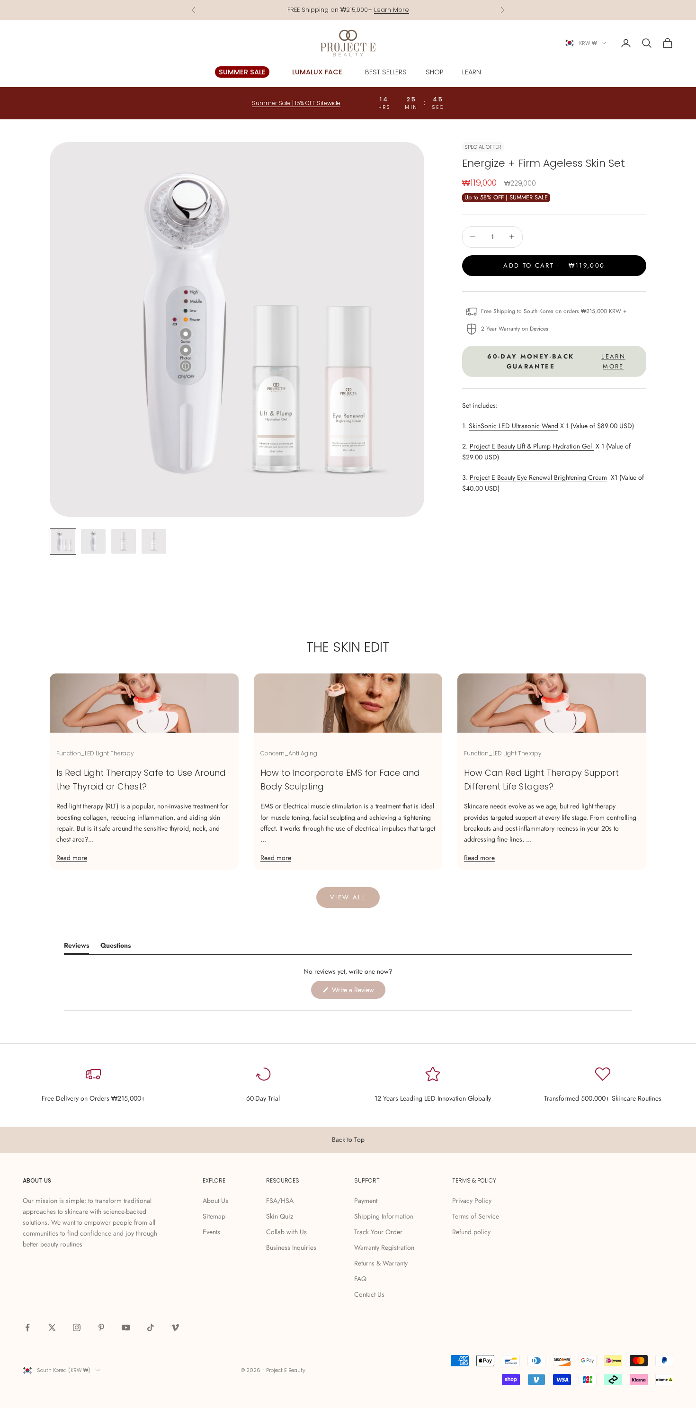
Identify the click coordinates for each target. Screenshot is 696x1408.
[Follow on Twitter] (52, 1327)
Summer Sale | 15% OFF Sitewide (296, 103)
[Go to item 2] (93, 541)
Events (211, 1232)
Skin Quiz (279, 1216)
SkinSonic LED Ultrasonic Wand (513, 425)
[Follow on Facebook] (27, 1327)
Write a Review (358, 992)
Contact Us (369, 1294)
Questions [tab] (115, 947)
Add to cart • (554, 265)
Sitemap (214, 1216)
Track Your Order (378, 1232)
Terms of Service (475, 1216)
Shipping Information (383, 1216)
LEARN (471, 72)
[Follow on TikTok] (150, 1327)
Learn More (391, 10)
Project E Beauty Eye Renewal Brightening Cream (538, 477)
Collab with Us (286, 1232)
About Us (215, 1200)
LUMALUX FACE (317, 72)
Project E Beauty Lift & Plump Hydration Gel (532, 446)
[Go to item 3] (123, 541)
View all (348, 897)
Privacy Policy (471, 1200)
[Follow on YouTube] (126, 1327)
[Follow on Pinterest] (101, 1327)
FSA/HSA (280, 1200)
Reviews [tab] (76, 947)
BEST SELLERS (386, 72)
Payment (365, 1200)
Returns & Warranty (381, 1263)
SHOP (434, 72)
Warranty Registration (384, 1247)
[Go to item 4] (154, 541)
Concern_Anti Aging (288, 753)
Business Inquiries (291, 1247)
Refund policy (471, 1232)
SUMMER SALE (242, 72)
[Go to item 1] (63, 541)
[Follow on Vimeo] (175, 1327)
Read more (71, 857)
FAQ (360, 1278)
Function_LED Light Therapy (95, 753)
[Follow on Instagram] (76, 1327)
